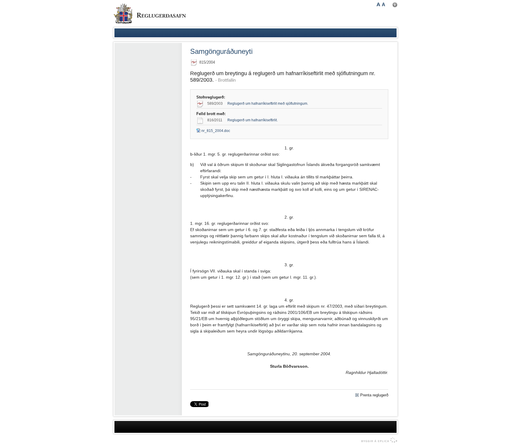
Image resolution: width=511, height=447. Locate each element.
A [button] (378, 4)
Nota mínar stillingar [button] (394, 4)
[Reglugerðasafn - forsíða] (150, 14)
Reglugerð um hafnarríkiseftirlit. (252, 120)
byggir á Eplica (378, 440)
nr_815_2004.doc (213, 131)
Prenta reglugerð (374, 395)
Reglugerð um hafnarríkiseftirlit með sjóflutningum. (267, 103)
